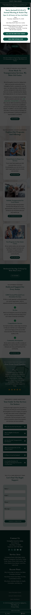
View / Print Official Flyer (15, 39)
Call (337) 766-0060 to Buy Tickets (15, 33)
